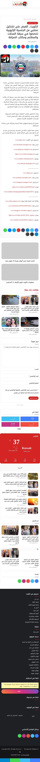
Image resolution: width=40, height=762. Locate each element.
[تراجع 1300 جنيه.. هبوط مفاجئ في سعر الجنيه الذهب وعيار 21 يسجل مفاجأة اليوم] (33, 476)
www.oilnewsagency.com (13, 201)
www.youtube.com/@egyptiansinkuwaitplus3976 (18, 191)
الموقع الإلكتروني (34, 383)
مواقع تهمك (35, 671)
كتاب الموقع (35, 662)
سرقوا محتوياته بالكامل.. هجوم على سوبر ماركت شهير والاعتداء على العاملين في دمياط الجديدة (10, 309)
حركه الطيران (35, 650)
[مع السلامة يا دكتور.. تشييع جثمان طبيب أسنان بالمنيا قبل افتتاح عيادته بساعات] (33, 484)
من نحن (36, 599)
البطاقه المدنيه (34, 645)
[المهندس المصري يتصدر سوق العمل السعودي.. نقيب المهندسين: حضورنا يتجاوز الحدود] (33, 492)
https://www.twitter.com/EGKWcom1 (23, 187)
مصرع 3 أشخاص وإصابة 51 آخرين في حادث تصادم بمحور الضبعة (30, 330)
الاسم (36, 369)
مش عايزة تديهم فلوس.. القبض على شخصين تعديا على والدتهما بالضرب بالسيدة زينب (30, 308)
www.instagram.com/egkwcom (23, 149)
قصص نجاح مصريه (33, 659)
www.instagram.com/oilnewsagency (21, 210)
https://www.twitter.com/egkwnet (25, 154)
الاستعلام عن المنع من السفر (30, 642)
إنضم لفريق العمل (33, 605)
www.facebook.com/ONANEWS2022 (19, 205)
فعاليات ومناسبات (34, 616)
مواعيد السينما (34, 668)
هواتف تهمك (35, 673)
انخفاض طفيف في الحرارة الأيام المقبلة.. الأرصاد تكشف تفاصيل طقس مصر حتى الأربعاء (14, 501)
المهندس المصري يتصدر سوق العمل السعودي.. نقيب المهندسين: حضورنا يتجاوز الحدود (14, 492)
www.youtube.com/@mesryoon (23, 158)
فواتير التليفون (34, 653)
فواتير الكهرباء (34, 656)
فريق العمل (35, 602)
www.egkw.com (20, 140)
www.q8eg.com (28, 172)
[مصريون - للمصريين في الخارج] (20, 3)
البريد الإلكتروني (34, 376)
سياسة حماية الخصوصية (32, 622)
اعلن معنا (36, 610)
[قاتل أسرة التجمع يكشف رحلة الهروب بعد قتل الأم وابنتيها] (10, 322)
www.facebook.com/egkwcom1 (22, 177)
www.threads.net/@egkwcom (26, 163)
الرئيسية (34, 19)
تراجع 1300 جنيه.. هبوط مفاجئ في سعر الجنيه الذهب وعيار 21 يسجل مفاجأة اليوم (14, 475)
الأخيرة (20, 468)
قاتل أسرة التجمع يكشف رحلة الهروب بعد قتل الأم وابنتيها (10, 329)
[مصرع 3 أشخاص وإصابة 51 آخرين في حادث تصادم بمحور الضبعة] (30, 322)
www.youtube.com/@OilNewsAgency (21, 219)
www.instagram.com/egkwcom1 (22, 182)
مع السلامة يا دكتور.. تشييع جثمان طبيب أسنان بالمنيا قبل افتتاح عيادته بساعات (14, 483)
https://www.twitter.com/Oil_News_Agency (22, 215)
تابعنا (19, 691)
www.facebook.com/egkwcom (22, 144)
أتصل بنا (36, 608)
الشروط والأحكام (34, 619)
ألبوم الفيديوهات (34, 613)
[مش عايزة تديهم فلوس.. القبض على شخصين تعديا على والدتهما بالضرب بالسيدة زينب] (30, 300)
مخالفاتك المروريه (34, 665)
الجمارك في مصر (34, 648)
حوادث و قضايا (27, 19)
